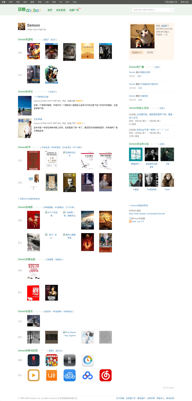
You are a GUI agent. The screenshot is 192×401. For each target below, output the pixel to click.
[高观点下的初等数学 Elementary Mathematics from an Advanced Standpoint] (105, 160)
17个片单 (70, 207)
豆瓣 (3, 2)
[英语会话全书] (69, 154)
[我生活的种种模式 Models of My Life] (87, 182)
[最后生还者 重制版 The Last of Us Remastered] (105, 51)
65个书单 (77, 147)
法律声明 (151, 398)
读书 (11, 2)
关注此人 (136, 52)
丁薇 (167, 164)
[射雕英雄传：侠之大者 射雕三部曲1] (33, 242)
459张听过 (67, 311)
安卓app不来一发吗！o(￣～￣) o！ (153, 130)
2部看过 (58, 259)
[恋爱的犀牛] (33, 293)
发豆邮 (150, 52)
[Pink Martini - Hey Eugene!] (69, 334)
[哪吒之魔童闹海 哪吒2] (87, 242)
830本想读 (55, 147)
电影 (18, 2)
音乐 (25, 2)
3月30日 (132, 88)
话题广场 (74, 10)
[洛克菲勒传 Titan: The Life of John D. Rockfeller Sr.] (69, 182)
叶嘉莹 (136, 189)
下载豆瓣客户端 (170, 2)
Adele (167, 189)
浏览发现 (61, 10)
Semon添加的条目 (139, 205)
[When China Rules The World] (33, 161)
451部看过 (59, 207)
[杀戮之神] (33, 272)
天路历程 (144, 96)
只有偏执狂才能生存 (149, 84)
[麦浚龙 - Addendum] (105, 337)
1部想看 (49, 259)
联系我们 (141, 398)
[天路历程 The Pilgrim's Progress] (51, 182)
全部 (157, 67)
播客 (32, 2)
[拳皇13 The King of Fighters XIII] (51, 74)
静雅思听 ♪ (136, 164)
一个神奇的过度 (41, 97)
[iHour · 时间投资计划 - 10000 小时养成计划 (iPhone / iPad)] (88, 360)
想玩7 (46, 39)
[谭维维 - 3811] (33, 337)
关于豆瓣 (120, 398)
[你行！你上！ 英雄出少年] (51, 236)
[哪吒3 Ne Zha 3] (33, 220)
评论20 (52, 92)
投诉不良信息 (168, 388)
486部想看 (48, 207)
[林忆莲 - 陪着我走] (87, 337)
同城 (39, 2)
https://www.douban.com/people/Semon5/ (147, 214)
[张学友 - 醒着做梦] (33, 321)
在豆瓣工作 (131, 398)
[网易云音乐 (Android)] (106, 375)
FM (60, 2)
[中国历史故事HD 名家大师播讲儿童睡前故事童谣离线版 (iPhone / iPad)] (52, 360)
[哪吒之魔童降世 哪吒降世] (69, 236)
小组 (47, 2)
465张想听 (57, 311)
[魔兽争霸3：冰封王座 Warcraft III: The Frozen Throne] (33, 74)
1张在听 (47, 311)
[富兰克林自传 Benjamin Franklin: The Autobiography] (105, 182)
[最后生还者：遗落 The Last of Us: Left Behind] (69, 52)
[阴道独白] (51, 294)
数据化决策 (145, 72)
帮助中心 (160, 398)
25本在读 (46, 147)
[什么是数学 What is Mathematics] (87, 160)
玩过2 (53, 39)
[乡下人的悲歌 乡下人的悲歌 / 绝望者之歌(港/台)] (51, 214)
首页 (50, 10)
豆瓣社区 (32, 10)
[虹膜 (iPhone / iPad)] (70, 360)
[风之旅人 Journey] (87, 51)
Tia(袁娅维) (151, 189)
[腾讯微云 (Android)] (70, 375)
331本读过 (66, 147)
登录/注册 (184, 2)
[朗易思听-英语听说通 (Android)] (34, 375)
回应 (139, 76)
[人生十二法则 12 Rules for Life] (51, 159)
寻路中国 (71, 101)
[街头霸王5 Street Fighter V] (51, 51)
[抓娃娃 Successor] (105, 242)
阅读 (54, 2)
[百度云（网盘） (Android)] (88, 375)
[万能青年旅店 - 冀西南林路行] (51, 337)
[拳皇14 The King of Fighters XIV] (33, 51)
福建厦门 (165, 26)
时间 (67, 2)
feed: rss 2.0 (138, 221)
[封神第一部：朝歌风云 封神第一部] (69, 214)
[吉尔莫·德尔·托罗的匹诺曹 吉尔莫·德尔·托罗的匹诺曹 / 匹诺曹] (105, 220)
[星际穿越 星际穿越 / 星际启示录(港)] (87, 220)
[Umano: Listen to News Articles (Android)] (52, 375)
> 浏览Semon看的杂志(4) (29, 199)
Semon (37, 101)
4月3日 (132, 76)
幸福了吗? (71, 123)
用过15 (59, 351)
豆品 (74, 2)
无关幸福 (38, 119)
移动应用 (170, 398)
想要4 (51, 351)
